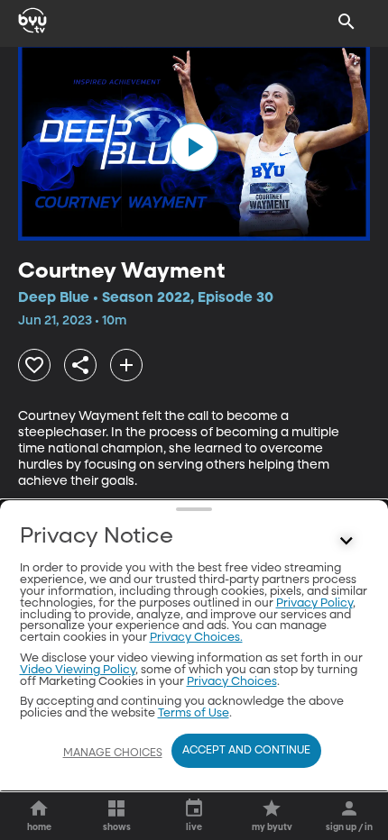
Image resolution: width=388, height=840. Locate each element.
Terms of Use (193, 713)
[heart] (34, 365)
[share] (80, 365)
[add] (126, 365)
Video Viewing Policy (77, 670)
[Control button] (346, 540)
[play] (194, 147)
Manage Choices (112, 753)
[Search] (346, 21)
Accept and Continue (246, 750)
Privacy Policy (314, 603)
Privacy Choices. (196, 638)
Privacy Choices (232, 682)
